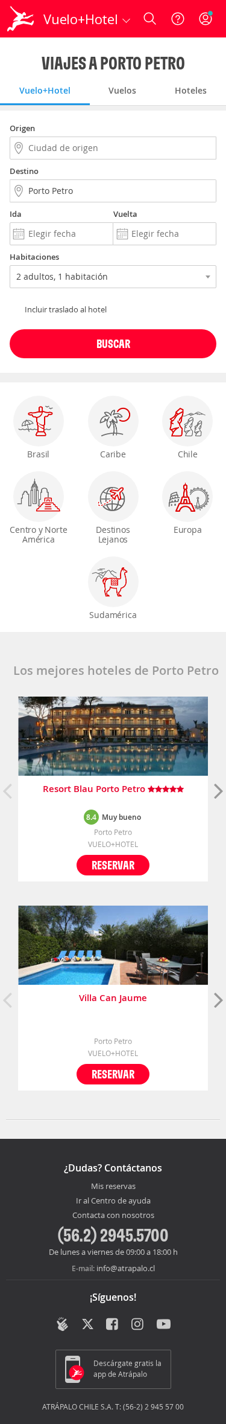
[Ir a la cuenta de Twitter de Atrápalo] (88, 1325)
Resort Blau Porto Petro (95, 789)
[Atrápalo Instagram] (138, 1325)
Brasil (38, 454)
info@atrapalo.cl (125, 1268)
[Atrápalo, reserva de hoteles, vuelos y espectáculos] (20, 18)
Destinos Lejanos (113, 534)
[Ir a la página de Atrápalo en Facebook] (113, 1325)
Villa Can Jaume (113, 998)
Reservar (113, 864)
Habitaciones (34, 256)
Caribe (113, 454)
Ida (16, 213)
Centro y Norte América (38, 534)
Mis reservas (113, 1186)
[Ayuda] (178, 18)
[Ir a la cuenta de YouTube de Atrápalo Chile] (164, 1325)
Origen (22, 128)
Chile (188, 454)
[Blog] (62, 1324)
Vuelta (125, 213)
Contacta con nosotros (113, 1215)
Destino (24, 171)
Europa (188, 529)
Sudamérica (112, 614)
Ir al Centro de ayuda (113, 1201)
